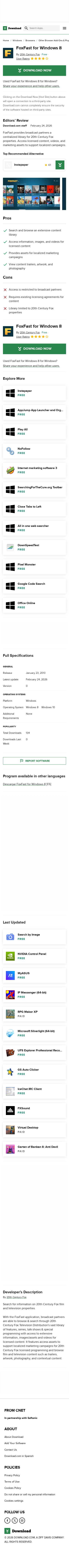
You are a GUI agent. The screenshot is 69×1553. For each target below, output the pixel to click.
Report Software (37, 760)
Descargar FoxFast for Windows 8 (24, 784)
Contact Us (10, 1449)
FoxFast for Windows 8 (39, 48)
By (28, 54)
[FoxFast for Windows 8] (8, 53)
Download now (37, 70)
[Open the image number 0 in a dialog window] (31, 194)
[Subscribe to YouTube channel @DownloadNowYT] (22, 1521)
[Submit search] (26, 28)
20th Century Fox (16, 1297)
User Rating (23, 58)
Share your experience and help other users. (31, 86)
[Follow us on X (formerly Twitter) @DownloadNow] (15, 1521)
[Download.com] (12, 28)
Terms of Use (12, 1481)
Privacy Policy (12, 1475)
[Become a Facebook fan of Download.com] (7, 1521)
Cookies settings (13, 1501)
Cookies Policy (12, 1488)
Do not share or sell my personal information (29, 1494)
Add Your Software (15, 1443)
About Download (13, 1437)
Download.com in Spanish (19, 1456)
